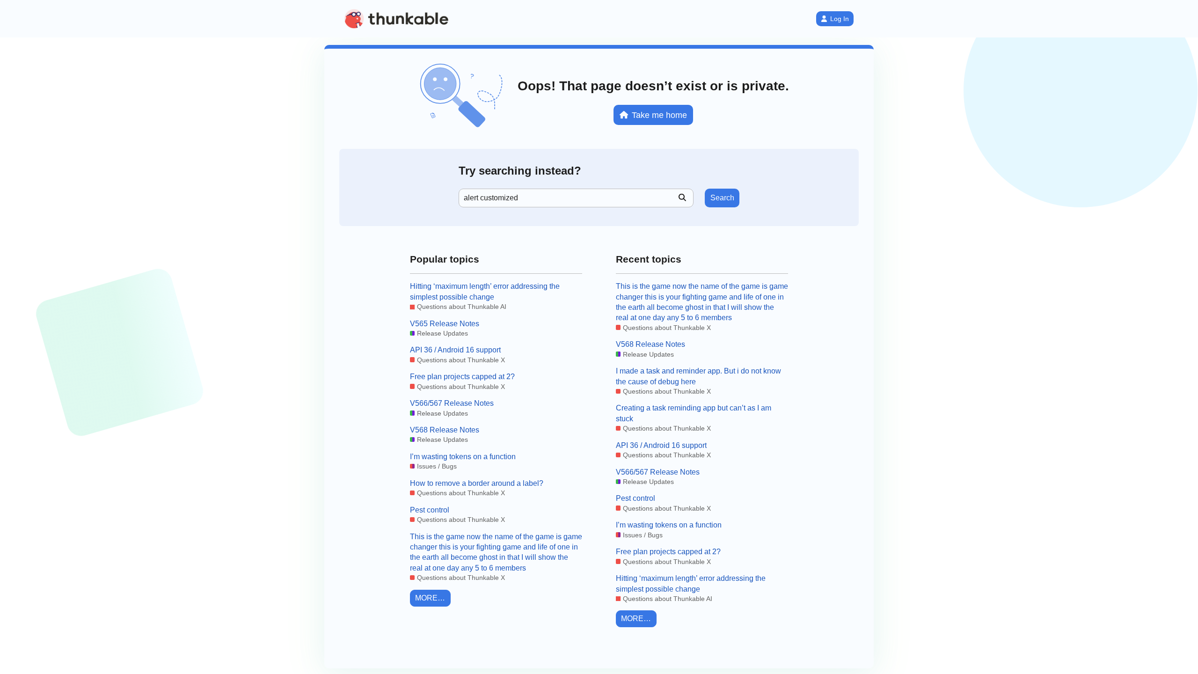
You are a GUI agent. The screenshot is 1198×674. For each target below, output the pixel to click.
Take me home (659, 115)
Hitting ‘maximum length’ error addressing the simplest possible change (485, 291)
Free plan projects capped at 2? (462, 377)
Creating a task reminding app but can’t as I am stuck (693, 413)
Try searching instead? (520, 170)
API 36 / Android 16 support (455, 350)
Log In (839, 18)
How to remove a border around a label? (476, 483)
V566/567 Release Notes (452, 403)
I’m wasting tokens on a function (463, 457)
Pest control (429, 510)
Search (722, 198)
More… (430, 598)
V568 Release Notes (444, 430)
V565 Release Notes (444, 324)
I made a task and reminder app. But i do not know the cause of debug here (698, 376)
